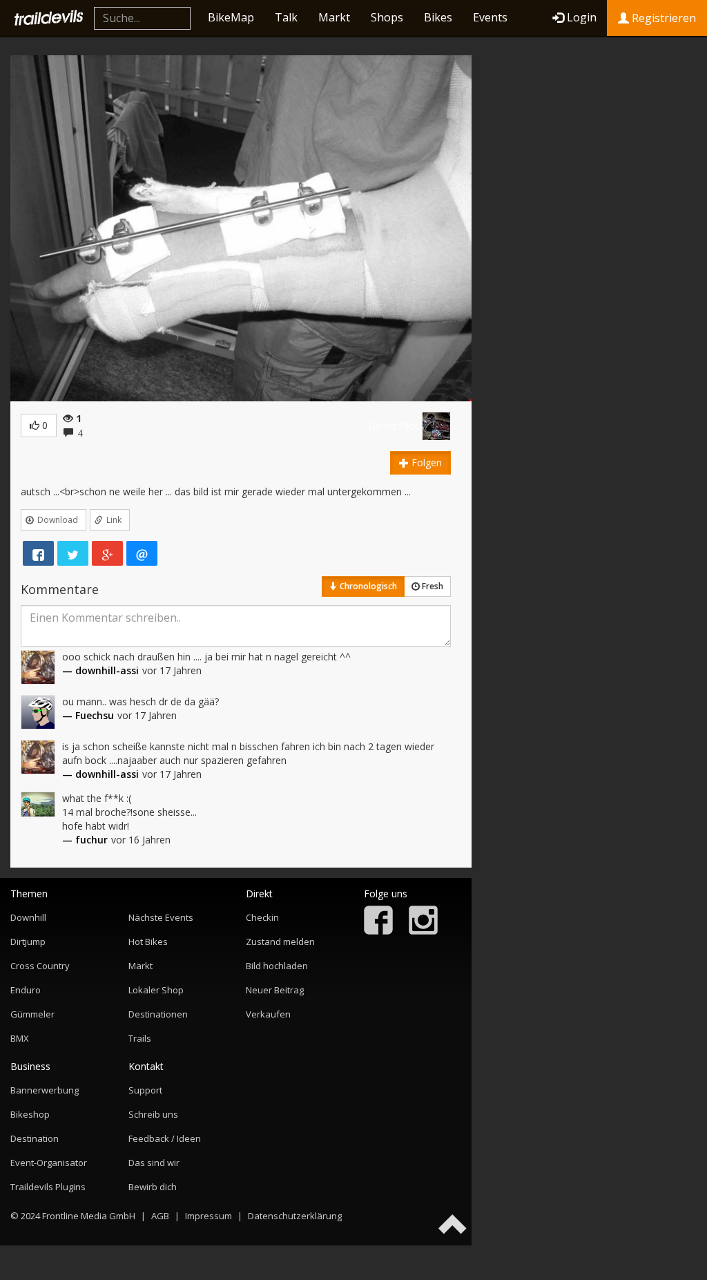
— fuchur (85, 839)
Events (490, 17)
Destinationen (158, 1014)
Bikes (438, 17)
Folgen (425, 462)
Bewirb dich (152, 1187)
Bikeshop (30, 1114)
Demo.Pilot (393, 425)
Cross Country (40, 965)
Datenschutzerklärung (295, 1216)
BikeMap (231, 17)
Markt (334, 17)
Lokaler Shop (156, 990)
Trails (139, 1038)
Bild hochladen (277, 965)
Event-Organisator (48, 1162)
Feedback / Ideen (164, 1138)
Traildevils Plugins (48, 1187)
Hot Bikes (148, 941)
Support (145, 1090)
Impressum (208, 1216)
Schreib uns (153, 1114)
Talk (286, 17)
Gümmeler (32, 1014)
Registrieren (662, 18)
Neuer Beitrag (275, 990)
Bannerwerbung (44, 1090)
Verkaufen (268, 1014)
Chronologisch (367, 586)
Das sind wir (154, 1162)
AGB (160, 1216)
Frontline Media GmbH (88, 1216)
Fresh (431, 586)
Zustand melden (280, 941)
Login (582, 17)
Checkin (262, 917)
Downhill (28, 917)
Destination (34, 1138)
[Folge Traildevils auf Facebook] (378, 931)
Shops (387, 17)
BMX (19, 1038)
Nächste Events (160, 917)
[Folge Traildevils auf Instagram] (423, 931)
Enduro (25, 990)
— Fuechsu (88, 715)
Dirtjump (28, 941)
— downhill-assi (100, 670)
